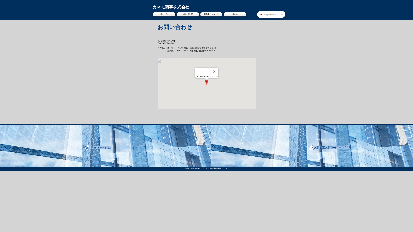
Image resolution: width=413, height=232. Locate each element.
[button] (234, 14)
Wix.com (223, 168)
